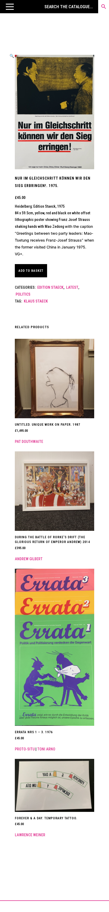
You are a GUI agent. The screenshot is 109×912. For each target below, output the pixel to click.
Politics (23, 294)
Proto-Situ (25, 749)
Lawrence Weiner (30, 835)
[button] (9, 6)
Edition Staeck (50, 287)
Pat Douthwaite (29, 441)
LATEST (72, 287)
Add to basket (31, 271)
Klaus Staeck (36, 301)
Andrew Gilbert (29, 559)
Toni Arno (46, 749)
